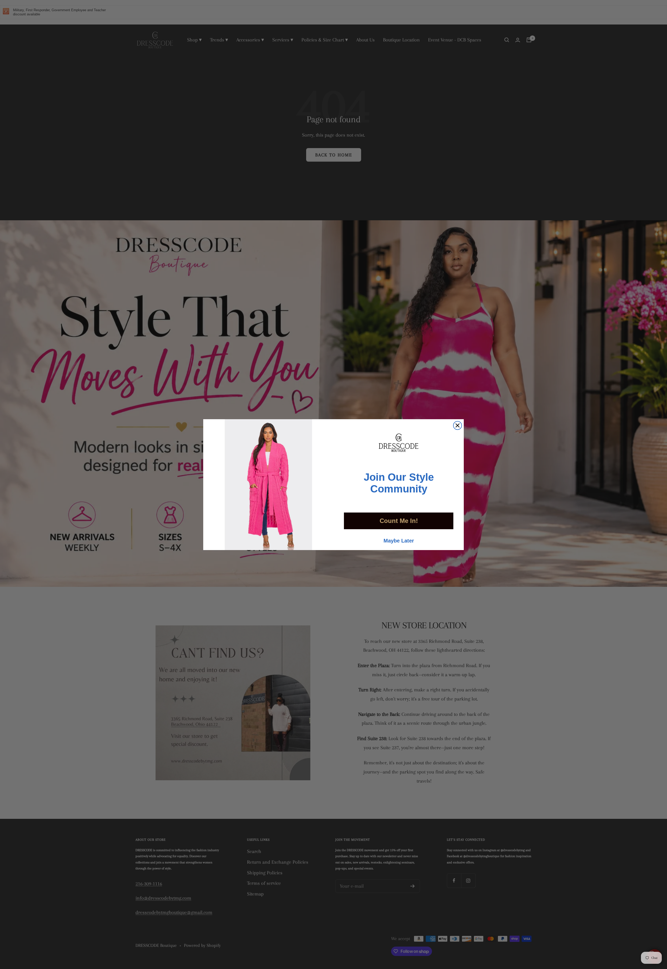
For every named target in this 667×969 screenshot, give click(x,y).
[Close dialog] (457, 425)
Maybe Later (399, 541)
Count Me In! (399, 520)
